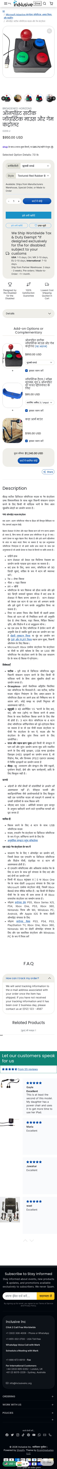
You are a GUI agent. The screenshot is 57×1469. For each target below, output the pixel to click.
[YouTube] (34, 1435)
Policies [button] (8, 1413)
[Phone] (50, 1435)
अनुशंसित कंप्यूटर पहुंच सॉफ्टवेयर (23, 840)
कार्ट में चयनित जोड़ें (28, 460)
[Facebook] (7, 1435)
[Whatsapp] (39, 1435)
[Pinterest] (28, 1435)
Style (11, 175)
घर (4, 11)
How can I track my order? (22, 978)
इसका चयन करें (36, 370)
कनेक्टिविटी (13, 165)
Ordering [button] (9, 1396)
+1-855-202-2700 (15, 1339)
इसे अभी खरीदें (28, 215)
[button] (7, 3)
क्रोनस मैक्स (23, 921)
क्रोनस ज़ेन (20, 902)
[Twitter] (12, 1435)
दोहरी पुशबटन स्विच (20, 635)
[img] (9, 1069)
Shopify (21, 1450)
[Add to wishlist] (1, 1035)
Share (50, 471)
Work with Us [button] (12, 1404)
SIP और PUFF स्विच (21, 639)
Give (37, 3)
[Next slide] (53, 98)
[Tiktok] (23, 1435)
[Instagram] (17, 1435)
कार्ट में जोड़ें (37, 201)
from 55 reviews (28, 1069)
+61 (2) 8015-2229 (15, 1372)
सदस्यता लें (45, 1296)
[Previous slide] (3, 98)
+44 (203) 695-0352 (17, 1369)
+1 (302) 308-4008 (16, 1333)
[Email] (44, 1435)
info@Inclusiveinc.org (21, 1383)
